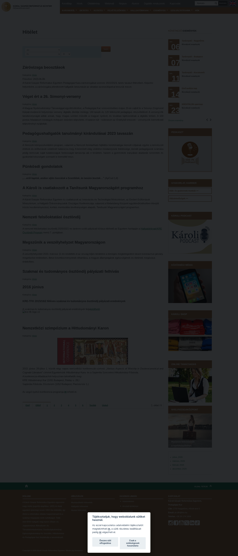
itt (109, 528)
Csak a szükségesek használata (132, 543)
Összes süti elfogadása (105, 541)
